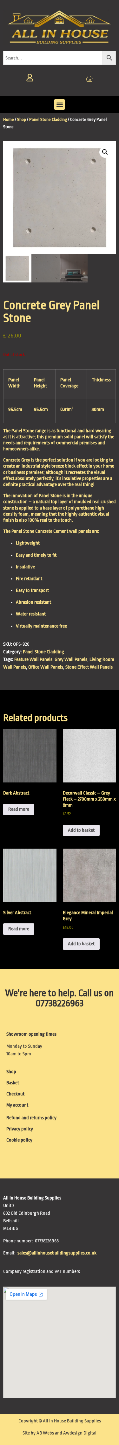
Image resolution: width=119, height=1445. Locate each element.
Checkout (15, 1094)
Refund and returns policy (31, 1118)
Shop (21, 119)
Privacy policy (19, 1129)
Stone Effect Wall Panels (89, 667)
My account (17, 1105)
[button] (59, 104)
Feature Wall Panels (33, 659)
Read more (18, 809)
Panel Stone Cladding (48, 119)
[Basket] (89, 79)
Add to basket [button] (81, 830)
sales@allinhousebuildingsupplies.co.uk (57, 1253)
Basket (12, 1083)
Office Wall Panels (45, 667)
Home (8, 119)
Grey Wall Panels (71, 659)
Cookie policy (19, 1140)
